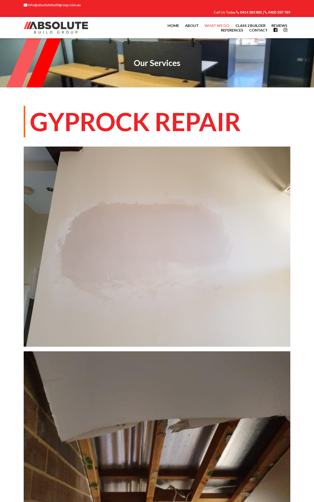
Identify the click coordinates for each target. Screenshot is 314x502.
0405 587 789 (279, 12)
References (232, 30)
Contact (258, 30)
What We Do (217, 25)
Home (173, 25)
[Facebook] (275, 30)
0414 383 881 (250, 12)
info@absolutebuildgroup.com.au (54, 5)
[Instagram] (285, 30)
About (192, 25)
